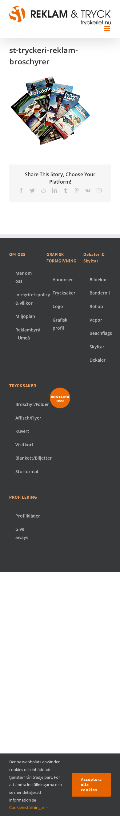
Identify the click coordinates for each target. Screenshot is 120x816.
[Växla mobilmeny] (107, 28)
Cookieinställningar (27, 807)
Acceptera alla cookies (91, 785)
